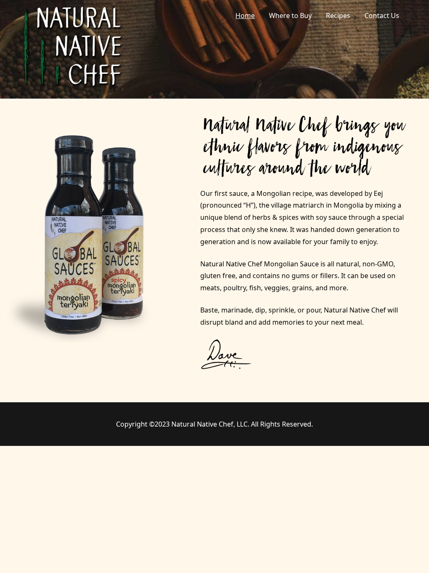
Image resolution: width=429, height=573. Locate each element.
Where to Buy (290, 15)
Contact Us (381, 15)
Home (245, 15)
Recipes (338, 15)
